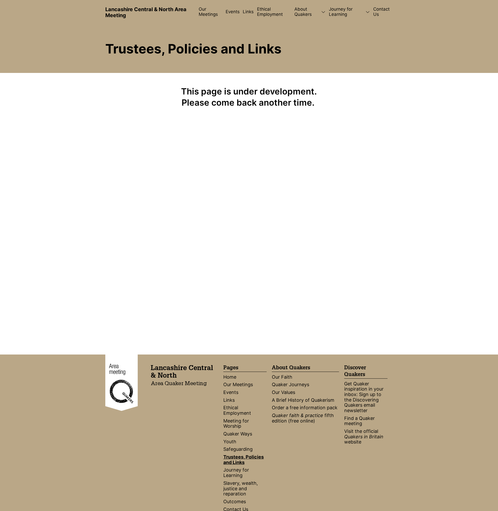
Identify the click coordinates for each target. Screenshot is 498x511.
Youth (229, 441)
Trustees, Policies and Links (243, 459)
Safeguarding (238, 449)
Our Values (283, 392)
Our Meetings (208, 11)
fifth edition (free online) (303, 418)
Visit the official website (363, 436)
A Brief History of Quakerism (303, 400)
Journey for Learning (236, 472)
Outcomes (234, 501)
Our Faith (282, 377)
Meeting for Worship (236, 423)
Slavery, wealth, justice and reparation (240, 488)
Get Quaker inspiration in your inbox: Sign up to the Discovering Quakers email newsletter (364, 397)
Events (233, 11)
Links (248, 11)
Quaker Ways (237, 434)
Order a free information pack (304, 407)
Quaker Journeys (290, 384)
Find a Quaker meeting (359, 420)
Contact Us (381, 11)
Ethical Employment (270, 11)
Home (229, 377)
